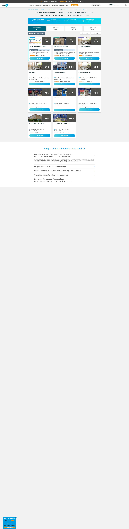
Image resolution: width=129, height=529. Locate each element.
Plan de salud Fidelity (64, 5)
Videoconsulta (46, 5)
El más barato (55, 29)
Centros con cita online (38, 33)
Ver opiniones (10, 527)
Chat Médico (55, 5)
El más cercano (92, 29)
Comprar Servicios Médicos (34, 5)
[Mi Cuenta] (125, 5)
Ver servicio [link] (40, 58)
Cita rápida (74, 29)
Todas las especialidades (33, 9)
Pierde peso (74, 5)
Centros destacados (37, 27)
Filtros (97, 33)
